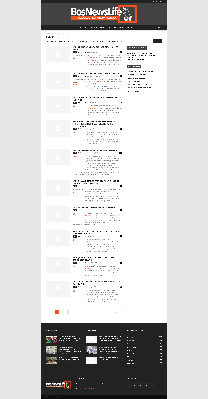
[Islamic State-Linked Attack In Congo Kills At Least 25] (51, 360)
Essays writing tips (135, 81)
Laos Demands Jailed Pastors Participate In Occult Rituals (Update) (96, 182)
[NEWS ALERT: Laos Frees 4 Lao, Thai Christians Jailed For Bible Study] (58, 238)
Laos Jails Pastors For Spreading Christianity (97, 150)
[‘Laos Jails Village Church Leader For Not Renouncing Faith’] (58, 265)
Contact (93, 28)
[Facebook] (146, 1)
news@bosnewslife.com (92, 388)
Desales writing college (137, 78)
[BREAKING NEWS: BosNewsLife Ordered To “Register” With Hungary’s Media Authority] (91, 339)
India (108, 41)
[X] (156, 1)
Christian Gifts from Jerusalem (140, 72)
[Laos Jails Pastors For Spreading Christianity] (58, 157)
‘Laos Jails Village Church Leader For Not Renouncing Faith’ (95, 258)
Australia (62, 41)
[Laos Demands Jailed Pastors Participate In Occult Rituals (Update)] (58, 188)
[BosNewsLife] (104, 14)
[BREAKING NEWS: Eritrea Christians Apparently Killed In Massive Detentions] (91, 350)
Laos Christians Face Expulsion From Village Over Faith (96, 282)
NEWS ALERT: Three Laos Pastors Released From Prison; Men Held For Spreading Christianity (94, 124)
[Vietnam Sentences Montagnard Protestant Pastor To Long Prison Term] (51, 350)
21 (120, 153)
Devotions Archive (135, 59)
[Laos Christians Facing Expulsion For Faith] (58, 80)
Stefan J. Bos (82, 52)
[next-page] (70, 312)
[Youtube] (160, 1)
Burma (95, 41)
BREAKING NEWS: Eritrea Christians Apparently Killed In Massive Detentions (110, 349)
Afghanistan (51, 41)
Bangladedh (72, 41)
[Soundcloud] (153, 1)
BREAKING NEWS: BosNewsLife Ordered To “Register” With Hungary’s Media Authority (110, 339)
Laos (62, 34)
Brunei (88, 41)
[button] (159, 28)
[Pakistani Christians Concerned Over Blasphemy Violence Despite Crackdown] (51, 339)
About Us (104, 28)
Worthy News (133, 91)
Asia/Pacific (55, 34)
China (102, 41)
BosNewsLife (95, 58)
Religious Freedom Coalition (139, 88)
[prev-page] (48, 312)
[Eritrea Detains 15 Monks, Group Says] (91, 360)
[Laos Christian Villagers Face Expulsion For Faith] (58, 54)
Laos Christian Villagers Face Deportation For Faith (96, 98)
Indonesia (115, 41)
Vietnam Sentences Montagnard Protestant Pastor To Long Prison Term (70, 349)
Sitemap (73, 397)
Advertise (80, 28)
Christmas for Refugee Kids (138, 75)
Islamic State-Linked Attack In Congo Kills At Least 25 (70, 359)
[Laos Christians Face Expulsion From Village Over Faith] (58, 289)
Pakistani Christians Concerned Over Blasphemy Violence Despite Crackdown (70, 339)
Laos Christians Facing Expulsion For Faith (96, 73)
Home (48, 34)
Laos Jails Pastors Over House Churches (94, 207)
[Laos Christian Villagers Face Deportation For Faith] (58, 104)
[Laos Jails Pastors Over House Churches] (58, 214)
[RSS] (149, 1)
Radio (129, 28)
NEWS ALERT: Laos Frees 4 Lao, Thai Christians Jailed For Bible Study (96, 232)
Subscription (118, 28)
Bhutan (81, 41)
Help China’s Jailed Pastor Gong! (141, 85)
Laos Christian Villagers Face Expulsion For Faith (96, 48)
